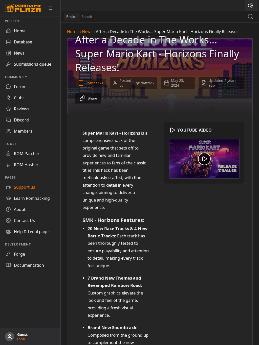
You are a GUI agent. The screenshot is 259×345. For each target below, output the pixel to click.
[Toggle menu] (52, 8)
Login (21, 339)
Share (92, 98)
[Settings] (250, 5)
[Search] (250, 16)
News (87, 31)
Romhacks (94, 83)
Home (73, 31)
